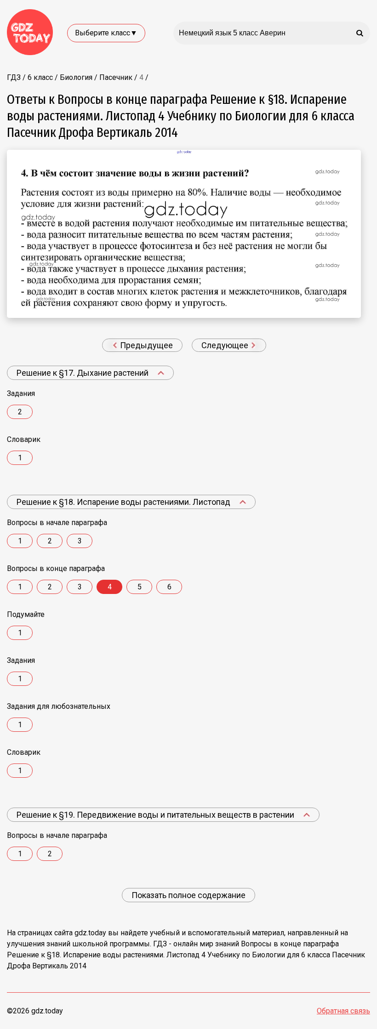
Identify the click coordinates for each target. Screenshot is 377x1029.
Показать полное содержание (188, 895)
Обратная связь (343, 1010)
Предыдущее (145, 345)
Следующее (225, 345)
